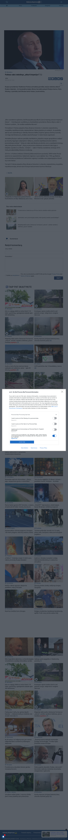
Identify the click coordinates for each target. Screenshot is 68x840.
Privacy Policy (43, 448)
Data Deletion (24, 448)
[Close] (62, 392)
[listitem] (34, 414)
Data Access (34, 448)
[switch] (54, 418)
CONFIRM (22, 442)
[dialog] (34, 420)
